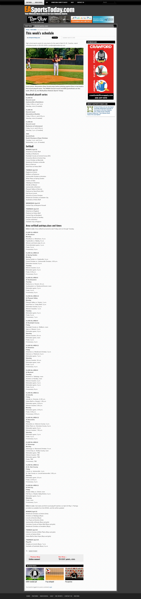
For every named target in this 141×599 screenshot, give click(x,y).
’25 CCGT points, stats (67, 559)
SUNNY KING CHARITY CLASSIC (59, 2)
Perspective (68, 582)
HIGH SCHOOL (38, 2)
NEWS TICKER (33, 551)
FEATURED (29, 2)
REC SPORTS (58, 596)
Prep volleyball (50, 582)
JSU (47, 2)
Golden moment (34, 559)
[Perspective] (74, 579)
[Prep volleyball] (55, 579)
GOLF (72, 2)
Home (27, 30)
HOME (28, 596)
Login (50, 587)
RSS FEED (76, 596)
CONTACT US (80, 2)
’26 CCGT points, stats (41, 26)
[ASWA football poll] (35, 579)
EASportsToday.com (34, 37)
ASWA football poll (31, 582)
